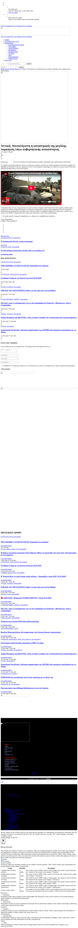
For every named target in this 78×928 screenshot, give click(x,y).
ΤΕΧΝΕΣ (11, 53)
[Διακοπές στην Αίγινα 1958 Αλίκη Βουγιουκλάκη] (10, 618)
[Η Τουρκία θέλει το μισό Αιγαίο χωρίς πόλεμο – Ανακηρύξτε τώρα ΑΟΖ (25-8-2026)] (12, 572)
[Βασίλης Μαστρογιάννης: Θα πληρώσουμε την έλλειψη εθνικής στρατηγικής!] (9, 628)
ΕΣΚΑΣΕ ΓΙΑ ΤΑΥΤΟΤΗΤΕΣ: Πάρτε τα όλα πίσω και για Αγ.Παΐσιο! (28, 290)
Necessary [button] (4, 859)
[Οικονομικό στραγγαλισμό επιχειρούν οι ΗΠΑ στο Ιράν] (20, 639)
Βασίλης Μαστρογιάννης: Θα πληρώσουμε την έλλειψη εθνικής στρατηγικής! (31, 632)
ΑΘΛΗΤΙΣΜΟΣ (13, 48)
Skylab (48, 778)
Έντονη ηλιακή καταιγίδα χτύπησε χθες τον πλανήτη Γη (22, 250)
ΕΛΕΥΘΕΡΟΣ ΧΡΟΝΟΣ (16, 45)
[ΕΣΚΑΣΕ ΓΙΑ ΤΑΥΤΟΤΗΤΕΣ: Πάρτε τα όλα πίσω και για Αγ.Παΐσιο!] (11, 287)
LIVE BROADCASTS (12, 41)
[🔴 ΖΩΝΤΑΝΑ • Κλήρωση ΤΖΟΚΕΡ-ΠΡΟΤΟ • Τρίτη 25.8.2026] (10, 594)
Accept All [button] (14, 837)
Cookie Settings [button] (5, 837)
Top (2, 782)
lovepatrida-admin (7, 254)
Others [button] (3, 921)
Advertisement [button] (5, 914)
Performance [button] (4, 900)
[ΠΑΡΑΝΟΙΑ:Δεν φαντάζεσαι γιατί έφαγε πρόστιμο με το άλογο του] (8, 673)
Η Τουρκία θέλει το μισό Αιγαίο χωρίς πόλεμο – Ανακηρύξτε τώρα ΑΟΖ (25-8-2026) (33, 576)
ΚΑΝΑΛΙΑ (8, 60)
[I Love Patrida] (16, 26)
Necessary (6, 861)
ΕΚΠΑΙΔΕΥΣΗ (13, 57)
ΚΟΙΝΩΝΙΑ (12, 50)
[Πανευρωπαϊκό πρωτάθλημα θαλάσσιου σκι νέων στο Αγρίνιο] (10, 684)
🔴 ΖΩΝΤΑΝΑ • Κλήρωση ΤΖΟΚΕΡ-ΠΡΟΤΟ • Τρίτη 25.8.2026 (26, 598)
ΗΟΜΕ (7, 40)
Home (2, 69)
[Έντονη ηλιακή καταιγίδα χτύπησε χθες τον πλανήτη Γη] (10, 247)
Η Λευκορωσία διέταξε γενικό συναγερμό (17, 241)
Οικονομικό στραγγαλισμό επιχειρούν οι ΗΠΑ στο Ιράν (22, 643)
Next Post (4, 245)
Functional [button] (4, 893)
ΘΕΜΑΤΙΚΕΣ (9, 43)
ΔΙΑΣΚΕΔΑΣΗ (13, 52)
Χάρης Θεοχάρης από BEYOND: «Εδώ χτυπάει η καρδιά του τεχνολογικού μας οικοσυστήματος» (39, 317)
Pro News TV (16, 69)
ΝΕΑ (10, 55)
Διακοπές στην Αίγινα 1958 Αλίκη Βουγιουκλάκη (20, 621)
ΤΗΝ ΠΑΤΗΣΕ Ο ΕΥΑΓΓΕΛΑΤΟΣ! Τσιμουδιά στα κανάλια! (24, 266)
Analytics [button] (3, 907)
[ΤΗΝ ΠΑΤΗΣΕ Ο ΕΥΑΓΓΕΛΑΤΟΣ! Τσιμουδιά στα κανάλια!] (11, 262)
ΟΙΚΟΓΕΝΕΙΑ (13, 58)
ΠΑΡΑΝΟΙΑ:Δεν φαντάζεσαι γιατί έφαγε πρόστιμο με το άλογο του (27, 677)
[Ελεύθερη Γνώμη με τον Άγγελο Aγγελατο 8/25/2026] (14, 274)
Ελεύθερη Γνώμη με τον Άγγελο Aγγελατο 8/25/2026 (21, 278)
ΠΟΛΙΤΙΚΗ (12, 46)
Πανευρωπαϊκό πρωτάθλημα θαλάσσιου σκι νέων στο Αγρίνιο (24, 688)
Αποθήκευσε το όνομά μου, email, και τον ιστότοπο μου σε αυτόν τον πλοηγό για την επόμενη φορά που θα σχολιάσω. (39, 366)
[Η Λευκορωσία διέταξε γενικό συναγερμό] (10, 238)
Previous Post (5, 236)
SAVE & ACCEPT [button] (6, 926)
